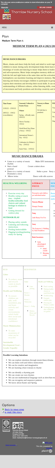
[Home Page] (7, 16)
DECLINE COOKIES (46, 7)
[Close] (51, 2)
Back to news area (14, 409)
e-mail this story (13, 412)
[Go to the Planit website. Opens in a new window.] (47, 454)
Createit (49, 448)
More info (4, 7)
